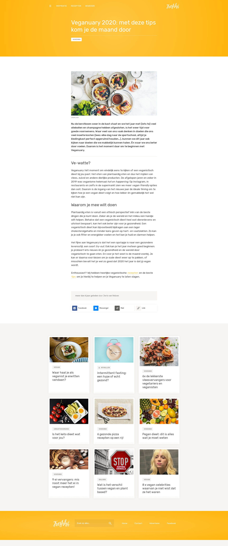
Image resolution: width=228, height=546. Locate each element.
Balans (102, 480)
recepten (133, 272)
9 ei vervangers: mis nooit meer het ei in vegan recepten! (65, 483)
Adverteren (154, 523)
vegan (57, 367)
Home (124, 523)
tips (73, 276)
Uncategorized (61, 429)
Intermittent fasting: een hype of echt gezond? (111, 376)
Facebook (171, 523)
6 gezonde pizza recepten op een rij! (110, 436)
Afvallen (105, 368)
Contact (138, 523)
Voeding (77, 39)
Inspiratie (61, 6)
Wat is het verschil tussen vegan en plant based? (112, 488)
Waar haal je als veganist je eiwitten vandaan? (66, 376)
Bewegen (90, 6)
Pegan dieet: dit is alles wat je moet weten (158, 436)
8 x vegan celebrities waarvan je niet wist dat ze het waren (159, 488)
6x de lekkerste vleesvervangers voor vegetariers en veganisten (156, 381)
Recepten (76, 6)
